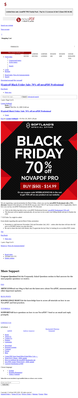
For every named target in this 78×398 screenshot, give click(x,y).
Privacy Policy (27, 394)
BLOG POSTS (6, 296)
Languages (8, 342)
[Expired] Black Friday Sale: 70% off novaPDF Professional (32, 84)
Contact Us (8, 338)
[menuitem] (13, 62)
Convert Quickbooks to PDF (14, 364)
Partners (7, 340)
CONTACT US (6, 323)
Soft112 (25, 331)
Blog (6, 353)
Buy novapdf (18, 80)
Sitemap (35, 394)
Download (8, 345)
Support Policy (6, 394)
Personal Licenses (10, 347)
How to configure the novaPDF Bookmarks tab (20, 360)
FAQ (2, 284)
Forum (7, 351)
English (11, 371)
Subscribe (5, 384)
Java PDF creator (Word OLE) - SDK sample (19, 362)
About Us (8, 336)
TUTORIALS (5, 308)
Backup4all (49, 329)
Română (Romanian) (15, 372)
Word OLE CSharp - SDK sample (16, 358)
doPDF (9, 331)
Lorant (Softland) (6, 103)
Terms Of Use (16, 394)
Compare (8, 349)
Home (7, 335)
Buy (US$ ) (9, 18)
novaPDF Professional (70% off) (58, 210)
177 (10, 105)
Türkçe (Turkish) (14, 374)
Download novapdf (7, 80)
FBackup (56, 329)
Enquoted (52, 331)
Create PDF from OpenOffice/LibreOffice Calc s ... (21, 356)
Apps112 (31, 331)
